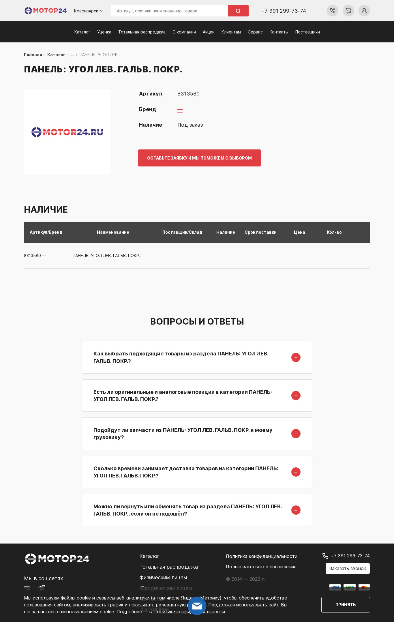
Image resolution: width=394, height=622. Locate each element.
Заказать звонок (347, 568)
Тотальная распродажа (142, 31)
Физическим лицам (163, 577)
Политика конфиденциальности (261, 556)
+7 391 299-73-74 (283, 11)
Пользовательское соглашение (261, 566)
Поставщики (307, 31)
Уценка (104, 31)
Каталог (82, 31)
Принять (345, 604)
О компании (184, 31)
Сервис (255, 31)
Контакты (279, 31)
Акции (209, 31)
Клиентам (231, 31)
